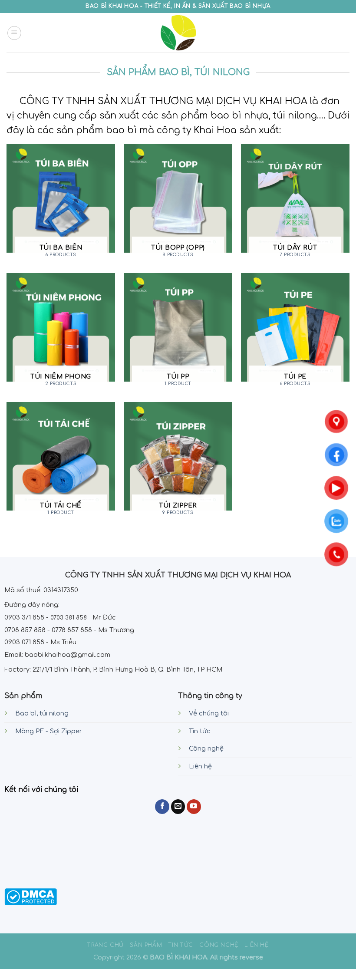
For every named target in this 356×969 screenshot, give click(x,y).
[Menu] (14, 33)
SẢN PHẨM (146, 945)
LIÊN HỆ (256, 945)
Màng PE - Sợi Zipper (48, 731)
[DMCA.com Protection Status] (30, 896)
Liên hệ (200, 766)
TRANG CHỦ (105, 945)
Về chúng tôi (209, 713)
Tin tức (200, 731)
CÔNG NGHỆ (218, 945)
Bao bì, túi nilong (42, 713)
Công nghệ (206, 748)
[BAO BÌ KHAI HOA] (178, 33)
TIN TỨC (180, 945)
